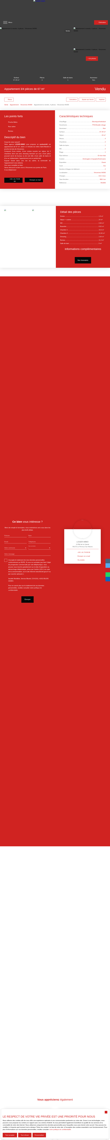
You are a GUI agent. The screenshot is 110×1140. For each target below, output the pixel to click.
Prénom (7, 535)
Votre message (9, 554)
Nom (30, 535)
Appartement (14, 105)
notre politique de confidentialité (60, 1129)
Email (6, 542)
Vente (6, 105)
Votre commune (9, 548)
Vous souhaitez (32, 546)
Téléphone (32, 542)
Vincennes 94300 (26, 105)
